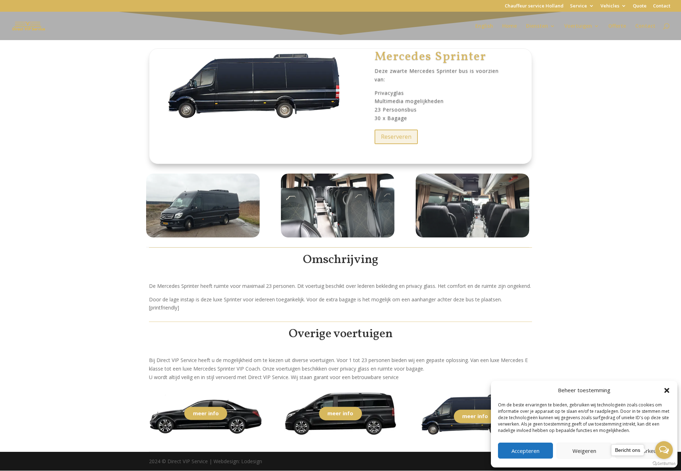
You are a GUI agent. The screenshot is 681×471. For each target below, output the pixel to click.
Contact (661, 6)
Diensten (537, 26)
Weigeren (584, 450)
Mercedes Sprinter (430, 56)
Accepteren (525, 450)
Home (509, 26)
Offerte (617, 26)
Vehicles (609, 6)
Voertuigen (578, 26)
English (484, 26)
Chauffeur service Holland (534, 6)
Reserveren (396, 137)
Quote (640, 6)
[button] (666, 390)
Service (578, 6)
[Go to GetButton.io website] (664, 463)
